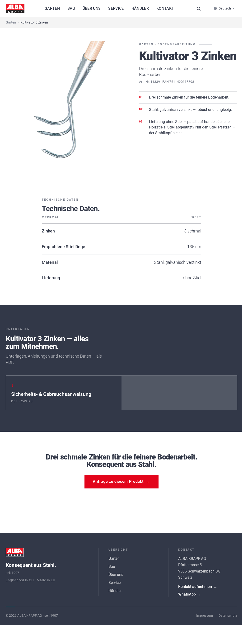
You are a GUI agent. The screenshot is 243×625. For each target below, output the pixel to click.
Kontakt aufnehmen (195, 584)
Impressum (201, 614)
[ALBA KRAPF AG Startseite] (15, 8)
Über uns (92, 8)
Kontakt (165, 8)
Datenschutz (224, 614)
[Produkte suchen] (198, 8)
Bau (71, 8)
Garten (52, 8)
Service (116, 8)
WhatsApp (187, 592)
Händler (140, 8)
